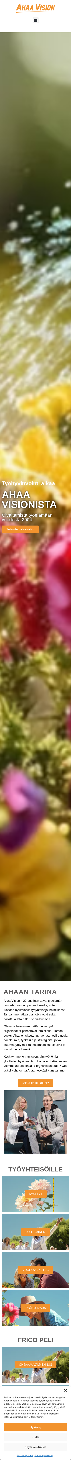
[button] (65, 1390)
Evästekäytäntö (25, 1455)
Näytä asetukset (35, 1447)
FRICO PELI (35, 1339)
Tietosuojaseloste (44, 1455)
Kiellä (35, 1437)
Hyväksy (35, 1427)
